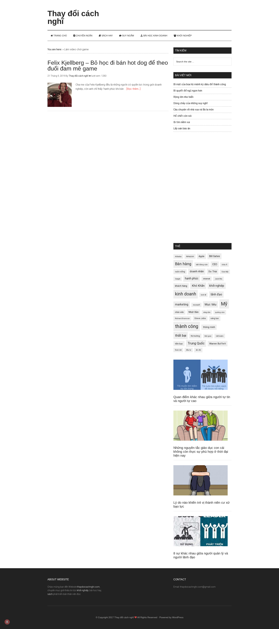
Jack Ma (218, 279)
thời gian (208, 336)
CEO (214, 264)
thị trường (195, 336)
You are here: (54, 49)
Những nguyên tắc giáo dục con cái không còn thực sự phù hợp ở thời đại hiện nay (200, 451)
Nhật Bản (193, 312)
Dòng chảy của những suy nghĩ (190, 103)
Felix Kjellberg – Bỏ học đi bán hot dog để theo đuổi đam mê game (107, 65)
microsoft (196, 305)
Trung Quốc (196, 343)
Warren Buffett (217, 343)
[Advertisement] (173, 12)
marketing (181, 304)
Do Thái (212, 271)
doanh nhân (197, 271)
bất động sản (202, 264)
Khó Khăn (198, 285)
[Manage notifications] (7, 621)
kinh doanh (185, 294)
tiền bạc (179, 343)
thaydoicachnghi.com (88, 587)
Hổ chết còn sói (182, 115)
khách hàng (181, 285)
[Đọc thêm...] (133, 88)
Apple (201, 256)
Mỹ (224, 304)
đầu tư (188, 350)
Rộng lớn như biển (183, 96)
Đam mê (178, 350)
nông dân (206, 312)
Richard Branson (182, 318)
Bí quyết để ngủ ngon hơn (187, 90)
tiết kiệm (219, 336)
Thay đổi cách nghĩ (73, 17)
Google (177, 279)
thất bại (180, 335)
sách (50, 594)
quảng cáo (219, 312)
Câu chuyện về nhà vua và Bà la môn (193, 109)
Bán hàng (183, 264)
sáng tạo (215, 318)
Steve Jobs (200, 318)
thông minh (209, 327)
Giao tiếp (225, 272)
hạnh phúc (191, 278)
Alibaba (178, 256)
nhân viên (179, 312)
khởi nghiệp (216, 285)
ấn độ (198, 350)
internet (206, 278)
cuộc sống (180, 271)
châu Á (224, 265)
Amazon (190, 256)
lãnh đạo (216, 294)
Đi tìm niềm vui (181, 122)
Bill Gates (214, 256)
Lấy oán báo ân (181, 128)
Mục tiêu (210, 304)
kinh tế (203, 295)
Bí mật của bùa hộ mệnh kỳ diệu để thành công (199, 84)
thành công (186, 326)
